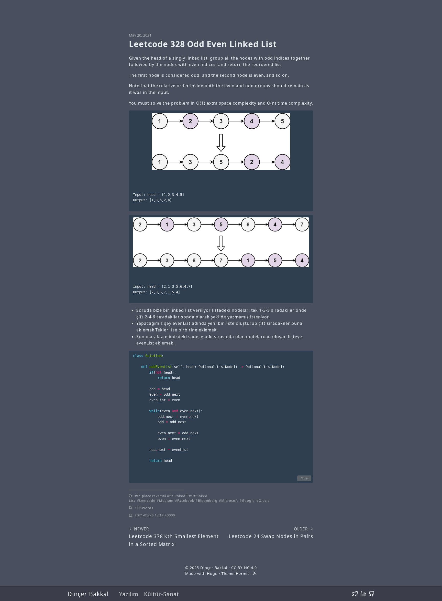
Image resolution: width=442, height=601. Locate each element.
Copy (304, 478)
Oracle (264, 500)
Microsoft (229, 500)
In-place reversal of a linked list (164, 496)
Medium (166, 500)
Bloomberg (207, 500)
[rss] (255, 573)
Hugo (212, 573)
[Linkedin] (363, 594)
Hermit (242, 573)
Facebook (185, 500)
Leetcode (147, 500)
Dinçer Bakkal (88, 594)
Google (248, 500)
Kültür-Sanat (161, 594)
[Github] (371, 594)
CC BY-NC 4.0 (244, 567)
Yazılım (128, 594)
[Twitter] (355, 594)
